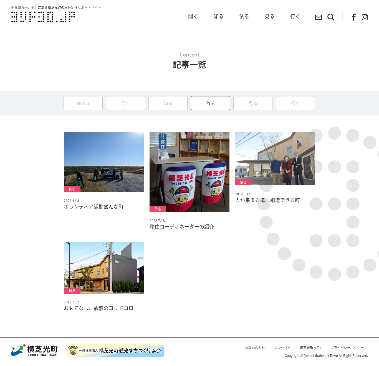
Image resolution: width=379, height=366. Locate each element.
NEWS (83, 103)
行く (295, 103)
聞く (125, 103)
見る (253, 103)
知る (168, 103)
